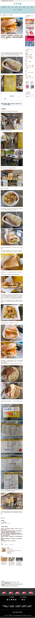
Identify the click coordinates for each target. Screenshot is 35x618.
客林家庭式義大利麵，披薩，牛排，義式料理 (8, 540)
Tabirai (26, 76)
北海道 (23, 7)
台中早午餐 (14, 582)
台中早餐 (18, 582)
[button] (6, 7)
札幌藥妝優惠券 (6, 606)
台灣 (14, 9)
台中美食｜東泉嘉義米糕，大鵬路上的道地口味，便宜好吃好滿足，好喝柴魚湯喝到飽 (11, 563)
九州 (28, 7)
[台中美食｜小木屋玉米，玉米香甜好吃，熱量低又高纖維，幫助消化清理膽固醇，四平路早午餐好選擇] (19, 559)
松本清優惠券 (30, 605)
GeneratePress (29, 615)
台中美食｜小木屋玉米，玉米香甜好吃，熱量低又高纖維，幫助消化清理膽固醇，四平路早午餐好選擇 (19, 563)
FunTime (27, 61)
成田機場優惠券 (12, 606)
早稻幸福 (5, 98)
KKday (29, 72)
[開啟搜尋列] (17, 12)
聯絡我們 (17, 612)
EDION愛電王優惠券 (18, 605)
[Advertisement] (12, 46)
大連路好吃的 (7, 582)
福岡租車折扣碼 (29, 606)
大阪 (12, 7)
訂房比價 (27, 56)
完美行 (32, 72)
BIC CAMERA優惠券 (11, 605)
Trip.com (27, 68)
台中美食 (3, 581)
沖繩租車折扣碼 (23, 606)
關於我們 (14, 612)
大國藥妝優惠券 (24, 605)
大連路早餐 (11, 582)
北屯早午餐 (3, 582)
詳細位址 (4, 522)
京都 (16, 7)
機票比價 (30, 56)
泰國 (31, 7)
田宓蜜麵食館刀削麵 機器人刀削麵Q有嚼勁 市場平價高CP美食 (11, 533)
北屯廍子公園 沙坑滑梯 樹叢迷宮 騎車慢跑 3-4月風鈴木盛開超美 (11, 530)
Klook (26, 72)
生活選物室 (19, 9)
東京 (8, 7)
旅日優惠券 (4, 7)
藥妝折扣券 (27, 54)
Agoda (26, 65)
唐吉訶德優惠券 (4, 605)
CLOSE (20, 96)
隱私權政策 (20, 612)
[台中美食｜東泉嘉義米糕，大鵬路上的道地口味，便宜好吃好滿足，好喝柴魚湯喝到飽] (11, 559)
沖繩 (19, 7)
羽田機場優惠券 (17, 606)
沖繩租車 (30, 76)
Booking (30, 65)
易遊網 (30, 61)
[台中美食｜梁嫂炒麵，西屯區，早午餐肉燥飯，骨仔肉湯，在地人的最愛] (4, 559)
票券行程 (31, 54)
